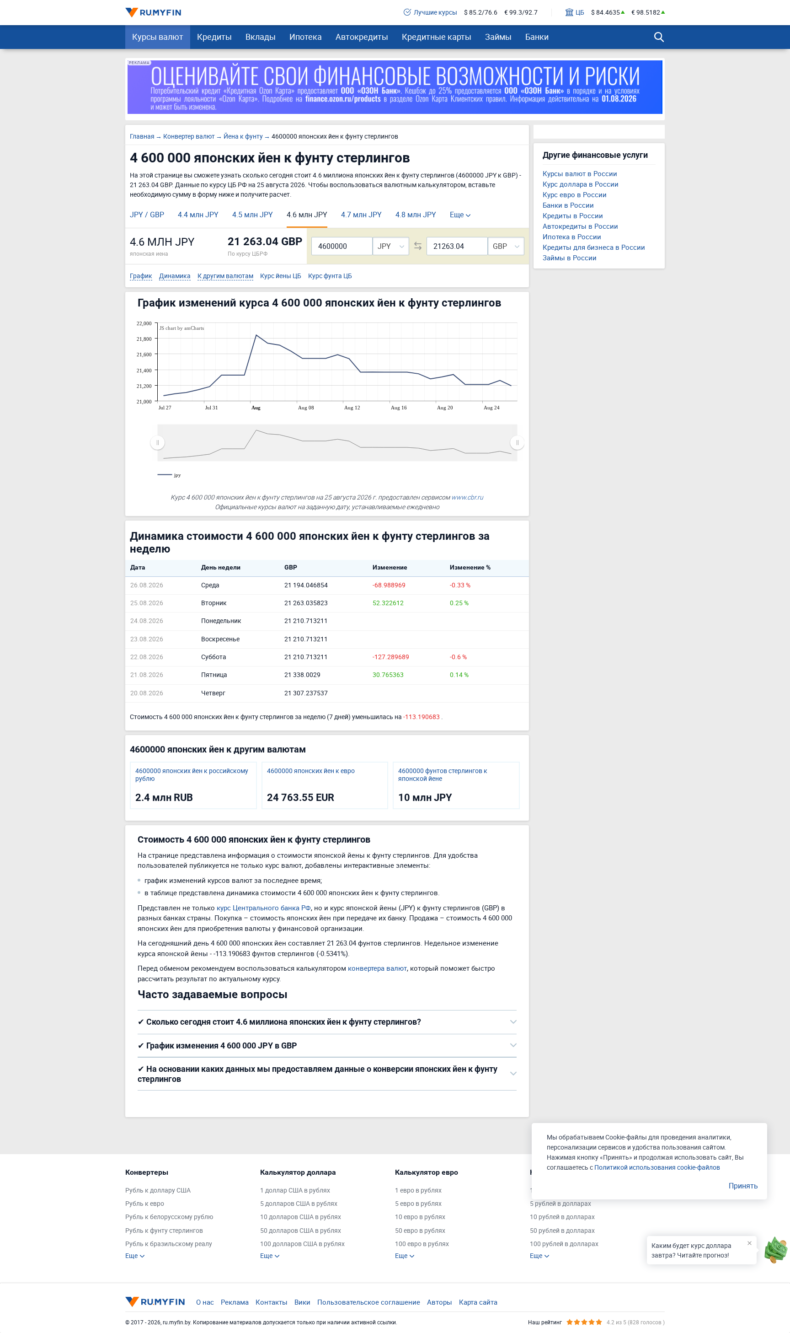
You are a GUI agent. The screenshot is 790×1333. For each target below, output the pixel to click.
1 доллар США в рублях (295, 1190)
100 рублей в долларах (564, 1244)
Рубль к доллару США (158, 1190)
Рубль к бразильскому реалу (168, 1244)
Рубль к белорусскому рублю (169, 1217)
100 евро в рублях (422, 1244)
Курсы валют (157, 36)
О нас (205, 1302)
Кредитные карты (436, 36)
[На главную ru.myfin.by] (155, 1302)
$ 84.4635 (605, 12)
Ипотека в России (572, 236)
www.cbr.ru (467, 497)
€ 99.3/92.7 (521, 12)
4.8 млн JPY (415, 215)
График (141, 276)
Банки (537, 36)
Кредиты (214, 36)
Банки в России (568, 205)
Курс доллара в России (581, 184)
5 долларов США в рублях (298, 1204)
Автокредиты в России (580, 226)
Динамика (175, 276)
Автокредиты (362, 36)
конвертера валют (377, 968)
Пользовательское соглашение (368, 1302)
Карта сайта (478, 1302)
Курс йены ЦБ (280, 276)
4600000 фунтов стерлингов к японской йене (442, 775)
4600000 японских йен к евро (311, 771)
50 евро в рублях (420, 1231)
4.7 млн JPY (361, 215)
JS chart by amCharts (182, 328)
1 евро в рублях (418, 1190)
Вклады (261, 36)
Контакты (272, 1302)
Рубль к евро (144, 1204)
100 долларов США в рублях (302, 1244)
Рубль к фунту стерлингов (164, 1231)
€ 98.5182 (645, 12)
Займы (498, 36)
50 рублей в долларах (562, 1231)
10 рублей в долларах (562, 1217)
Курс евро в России (575, 194)
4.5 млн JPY (252, 215)
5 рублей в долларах (560, 1204)
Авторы (439, 1302)
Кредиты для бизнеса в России (594, 247)
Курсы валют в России (580, 173)
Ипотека (305, 36)
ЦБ (580, 12)
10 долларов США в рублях (300, 1217)
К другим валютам (225, 276)
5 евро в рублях (418, 1204)
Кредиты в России (573, 215)
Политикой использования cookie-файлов (657, 1167)
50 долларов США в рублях (300, 1231)
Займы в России (570, 257)
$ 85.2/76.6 (480, 12)
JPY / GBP (147, 215)
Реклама (235, 1302)
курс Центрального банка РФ (264, 907)
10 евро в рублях (420, 1217)
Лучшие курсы (435, 12)
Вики (302, 1302)
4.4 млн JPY (198, 215)
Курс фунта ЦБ (330, 276)
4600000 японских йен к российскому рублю (191, 775)
